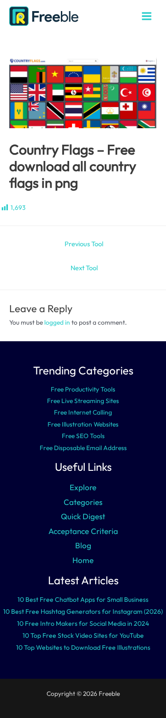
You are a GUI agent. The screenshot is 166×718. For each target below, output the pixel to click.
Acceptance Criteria (83, 531)
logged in (57, 322)
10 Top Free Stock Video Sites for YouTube (83, 635)
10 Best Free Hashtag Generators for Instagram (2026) (83, 611)
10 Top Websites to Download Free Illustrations (83, 647)
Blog (83, 545)
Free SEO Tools (83, 436)
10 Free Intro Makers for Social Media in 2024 (83, 623)
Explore (83, 487)
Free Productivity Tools (83, 389)
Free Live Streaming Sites (83, 401)
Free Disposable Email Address (83, 448)
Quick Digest (83, 516)
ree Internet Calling (85, 412)
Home (83, 560)
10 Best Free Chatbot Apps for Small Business (83, 599)
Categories (83, 502)
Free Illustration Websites (83, 424)
